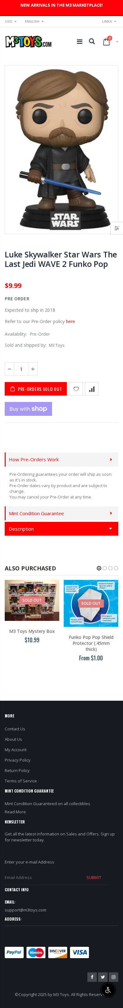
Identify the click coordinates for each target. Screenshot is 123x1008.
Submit (93, 877)
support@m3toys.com (25, 910)
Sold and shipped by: (25, 345)
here (70, 321)
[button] (99, 568)
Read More (15, 812)
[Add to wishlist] (76, 389)
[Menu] (79, 41)
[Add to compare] (91, 389)
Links (107, 21)
